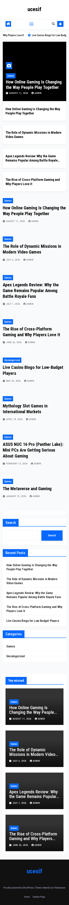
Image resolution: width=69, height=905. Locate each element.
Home (27, 896)
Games (31, 76)
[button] (53, 24)
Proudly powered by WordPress (18, 887)
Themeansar (59, 887)
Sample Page (39, 896)
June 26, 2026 (14, 342)
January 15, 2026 (16, 496)
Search (11, 522)
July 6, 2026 (37, 93)
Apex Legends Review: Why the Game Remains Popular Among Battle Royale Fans (32, 160)
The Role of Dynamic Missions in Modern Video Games (32, 754)
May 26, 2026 (14, 381)
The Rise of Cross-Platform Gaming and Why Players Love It (33, 838)
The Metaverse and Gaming (27, 488)
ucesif (34, 9)
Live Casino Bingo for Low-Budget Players (32, 621)
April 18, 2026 (14, 419)
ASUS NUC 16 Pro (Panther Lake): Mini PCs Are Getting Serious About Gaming (33, 450)
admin (53, 93)
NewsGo (47, 887)
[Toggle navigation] (31, 24)
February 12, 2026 (17, 463)
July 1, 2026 (13, 304)
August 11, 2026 (16, 221)
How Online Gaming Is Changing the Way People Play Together (31, 712)
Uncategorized (12, 360)
